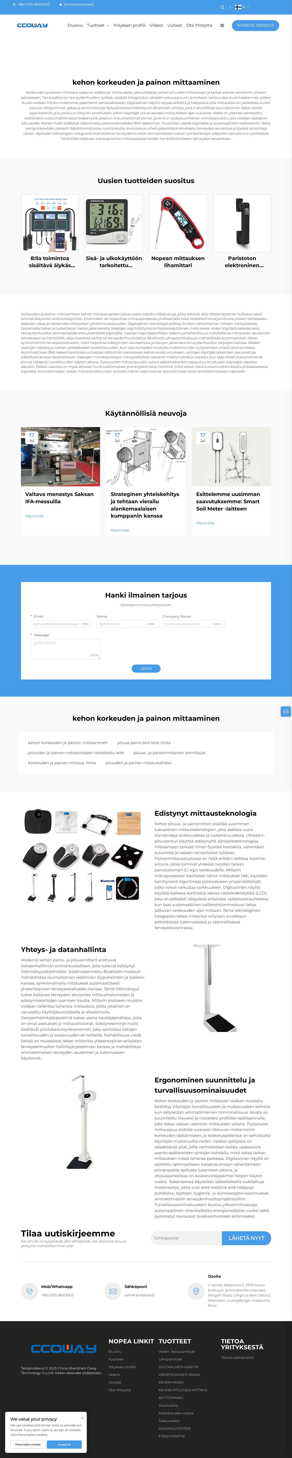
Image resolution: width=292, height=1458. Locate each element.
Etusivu (75, 25)
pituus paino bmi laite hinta (144, 742)
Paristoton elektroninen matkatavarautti (242, 262)
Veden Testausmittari (177, 1352)
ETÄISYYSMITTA (172, 1436)
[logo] (32, 25)
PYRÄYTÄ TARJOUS (255, 25)
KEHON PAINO (171, 1382)
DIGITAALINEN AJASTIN (179, 1367)
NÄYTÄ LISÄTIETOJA (49, 223)
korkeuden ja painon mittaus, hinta (62, 763)
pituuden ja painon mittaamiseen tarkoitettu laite (76, 752)
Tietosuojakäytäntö (237, 1358)
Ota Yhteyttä (199, 25)
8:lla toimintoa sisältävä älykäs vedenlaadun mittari (49, 262)
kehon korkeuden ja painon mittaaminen (68, 742)
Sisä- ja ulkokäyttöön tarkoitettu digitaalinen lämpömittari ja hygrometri (114, 262)
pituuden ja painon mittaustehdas (138, 763)
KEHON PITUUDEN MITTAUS (183, 1390)
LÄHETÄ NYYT (246, 1238)
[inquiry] (286, 711)
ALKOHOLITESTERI (175, 1429)
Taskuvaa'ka (169, 1421)
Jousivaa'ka (168, 1405)
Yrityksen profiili (129, 25)
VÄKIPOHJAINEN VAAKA (179, 1375)
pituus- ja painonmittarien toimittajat (169, 752)
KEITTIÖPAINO (171, 1398)
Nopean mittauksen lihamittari (178, 262)
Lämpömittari (170, 1359)
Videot (156, 25)
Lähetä (146, 668)
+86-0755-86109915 (34, 4)
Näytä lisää (34, 516)
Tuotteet (96, 25)
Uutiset (174, 25)
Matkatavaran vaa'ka (176, 1413)
